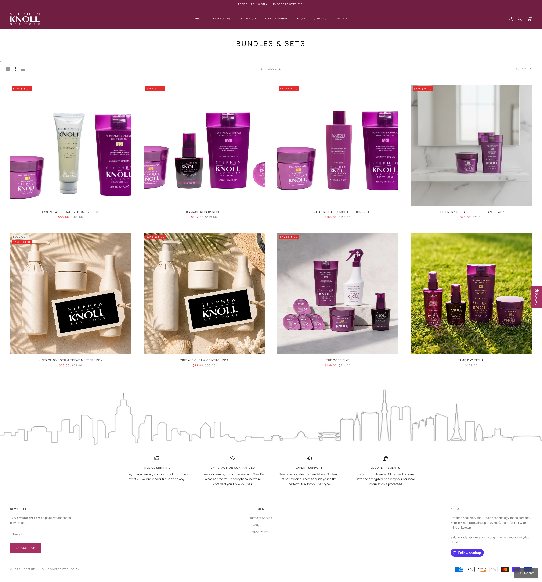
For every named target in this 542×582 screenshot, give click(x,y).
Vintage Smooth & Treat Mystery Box (70, 360)
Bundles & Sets (44, 34)
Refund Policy (259, 532)
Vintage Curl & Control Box (204, 360)
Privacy (254, 525)
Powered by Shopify (64, 569)
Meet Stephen (277, 18)
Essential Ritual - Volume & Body (70, 212)
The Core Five (337, 360)
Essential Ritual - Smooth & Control (338, 212)
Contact (321, 18)
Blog (301, 18)
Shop (198, 18)
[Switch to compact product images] (23, 69)
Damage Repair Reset (204, 212)
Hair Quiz (249, 18)
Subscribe (25, 548)
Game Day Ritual (471, 360)
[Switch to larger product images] (8, 69)
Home (14, 34)
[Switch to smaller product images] (15, 69)
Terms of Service (261, 518)
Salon (342, 18)
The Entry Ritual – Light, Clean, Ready (471, 212)
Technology (221, 18)
